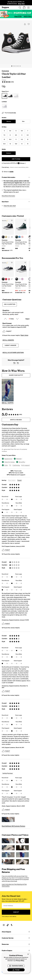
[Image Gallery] (8, 819)
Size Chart (5, 202)
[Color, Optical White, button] (19, 279)
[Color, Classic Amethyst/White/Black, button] (22, 279)
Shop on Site (18, 16)
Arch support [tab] (25, 465)
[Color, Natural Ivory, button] (6, 236)
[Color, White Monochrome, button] (8, 236)
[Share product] (25, 24)
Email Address (8, 906)
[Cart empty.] (24, 7)
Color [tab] (6, 465)
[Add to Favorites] (12, 220)
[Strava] (12, 925)
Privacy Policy (20, 960)
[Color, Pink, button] (8, 279)
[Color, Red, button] (6, 279)
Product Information (8, 177)
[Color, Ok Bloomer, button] (22, 236)
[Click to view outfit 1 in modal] (8, 390)
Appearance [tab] (8, 459)
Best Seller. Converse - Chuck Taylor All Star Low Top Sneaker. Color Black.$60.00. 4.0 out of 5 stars (8, 277)
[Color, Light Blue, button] (19, 236)
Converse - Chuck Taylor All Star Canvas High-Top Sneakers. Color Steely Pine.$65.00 (21, 234)
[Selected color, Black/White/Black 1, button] (30, 236)
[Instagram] (4, 925)
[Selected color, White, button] (30, 279)
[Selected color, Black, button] (3, 236)
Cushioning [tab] (16, 465)
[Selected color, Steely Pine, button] (16, 236)
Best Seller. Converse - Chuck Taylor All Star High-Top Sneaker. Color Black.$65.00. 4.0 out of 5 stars (8, 234)
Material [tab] (19, 459)
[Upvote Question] (5, 318)
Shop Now (21, 4)
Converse (5, 71)
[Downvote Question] (17, 318)
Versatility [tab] (22, 462)
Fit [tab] (10, 465)
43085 (11, 171)
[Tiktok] (8, 925)
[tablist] (16, 462)
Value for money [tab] (9, 462)
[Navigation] (28, 7)
